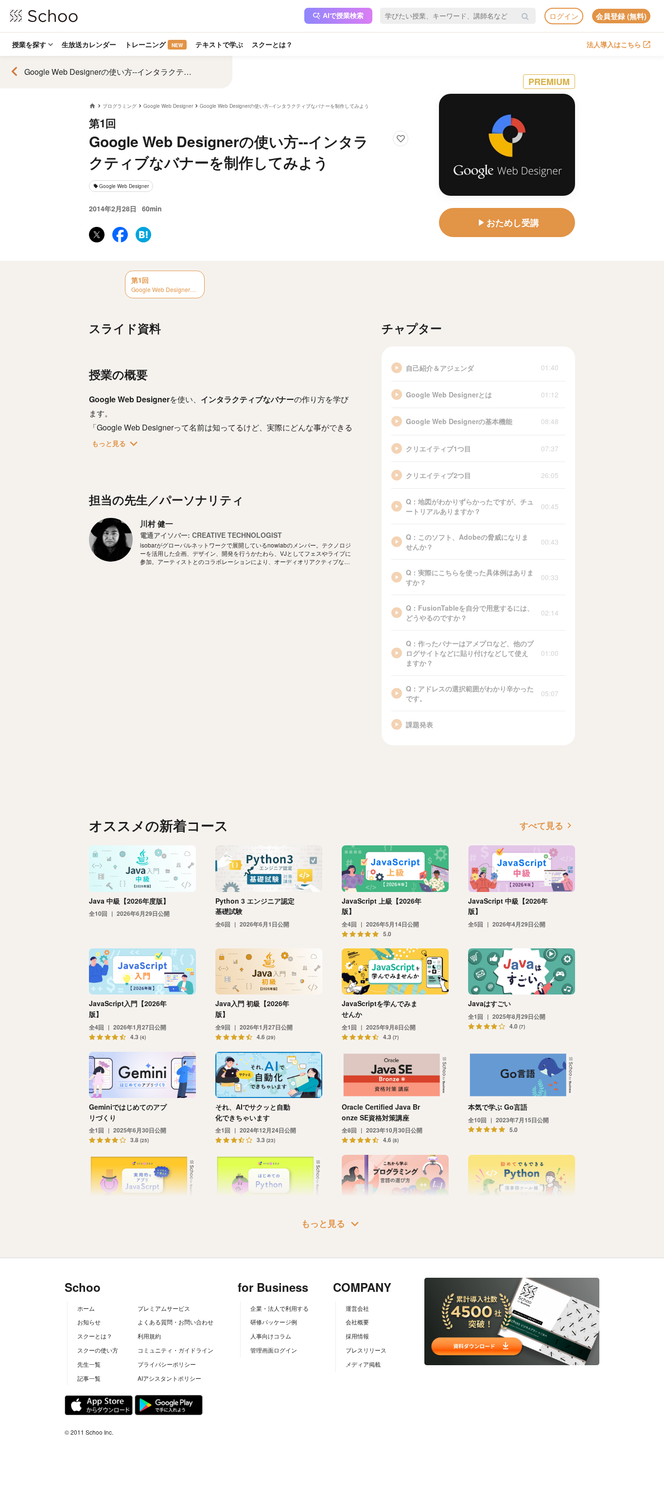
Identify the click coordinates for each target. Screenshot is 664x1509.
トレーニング (154, 44)
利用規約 (149, 1336)
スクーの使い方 (97, 1350)
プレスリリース (366, 1350)
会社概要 (357, 1322)
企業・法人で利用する (279, 1308)
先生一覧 (89, 1364)
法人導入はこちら (614, 44)
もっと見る (116, 443)
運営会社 (357, 1308)
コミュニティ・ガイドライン (175, 1350)
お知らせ (89, 1322)
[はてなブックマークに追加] (143, 234)
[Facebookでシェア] (120, 234)
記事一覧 (89, 1378)
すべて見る (547, 825)
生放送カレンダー (89, 44)
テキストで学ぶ (219, 44)
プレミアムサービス (164, 1308)
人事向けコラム (270, 1336)
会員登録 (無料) (621, 16)
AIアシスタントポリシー (169, 1378)
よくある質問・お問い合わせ (175, 1322)
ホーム (86, 1308)
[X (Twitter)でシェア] (97, 234)
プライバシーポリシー (167, 1364)
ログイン (563, 16)
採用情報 (357, 1336)
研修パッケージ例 (273, 1322)
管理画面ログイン (273, 1350)
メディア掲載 (363, 1364)
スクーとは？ (272, 44)
